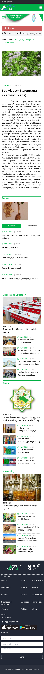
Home (4, 580)
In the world (37, 580)
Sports (10, 40)
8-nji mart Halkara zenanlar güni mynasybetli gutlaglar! (21, 236)
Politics (24, 609)
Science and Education (6, 603)
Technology (37, 602)
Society (4, 594)
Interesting (25, 602)
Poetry (24, 587)
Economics (6, 587)
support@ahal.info (12, 622)
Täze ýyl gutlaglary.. (10, 247)
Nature (35, 587)
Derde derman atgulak (11, 268)
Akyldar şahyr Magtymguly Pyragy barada (20, 278)
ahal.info (8, 618)
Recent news (32, 226)
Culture (4, 609)
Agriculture (37, 594)
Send (22, 657)
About (34, 609)
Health (24, 594)
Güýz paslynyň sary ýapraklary (15, 258)
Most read (11, 226)
